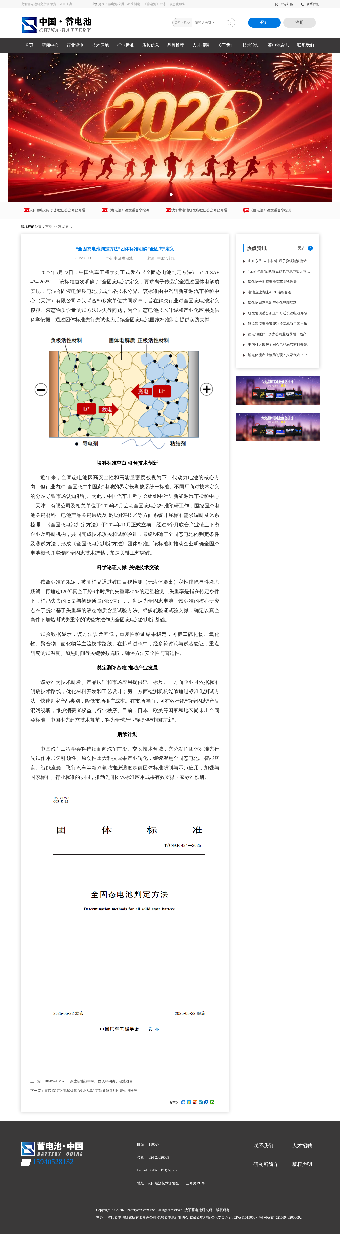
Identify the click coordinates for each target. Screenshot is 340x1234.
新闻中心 (50, 45)
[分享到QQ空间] (189, 1102)
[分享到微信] (212, 1102)
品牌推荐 (175, 45)
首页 (29, 45)
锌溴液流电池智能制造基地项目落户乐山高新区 (280, 324)
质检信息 (150, 45)
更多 (301, 248)
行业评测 (75, 45)
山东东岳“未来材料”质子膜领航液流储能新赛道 (280, 261)
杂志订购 (287, 4)
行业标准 (125, 45)
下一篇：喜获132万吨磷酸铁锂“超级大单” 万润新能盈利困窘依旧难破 (83, 1091)
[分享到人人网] (206, 1102)
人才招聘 (200, 45)
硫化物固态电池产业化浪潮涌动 (272, 303)
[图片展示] (170, 127)
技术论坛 (251, 45)
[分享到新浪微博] (195, 1102)
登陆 (264, 22)
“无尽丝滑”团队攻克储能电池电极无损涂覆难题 (280, 271)
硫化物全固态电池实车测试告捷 (272, 282)
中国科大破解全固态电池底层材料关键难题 (280, 344)
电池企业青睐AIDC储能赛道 (269, 292)
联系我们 (312, 4)
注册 (299, 22)
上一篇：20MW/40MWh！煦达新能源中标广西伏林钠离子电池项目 (81, 1081)
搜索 (229, 22)
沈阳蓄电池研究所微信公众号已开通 (175, 210)
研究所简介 (265, 1164)
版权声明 (302, 1164)
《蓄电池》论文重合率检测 (104, 210)
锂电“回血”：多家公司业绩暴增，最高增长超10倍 (280, 334)
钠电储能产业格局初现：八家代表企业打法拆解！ (280, 355)
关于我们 (226, 45)
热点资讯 (65, 226)
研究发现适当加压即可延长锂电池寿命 (277, 313)
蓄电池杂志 (278, 45)
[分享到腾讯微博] (201, 1102)
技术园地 (100, 45)
